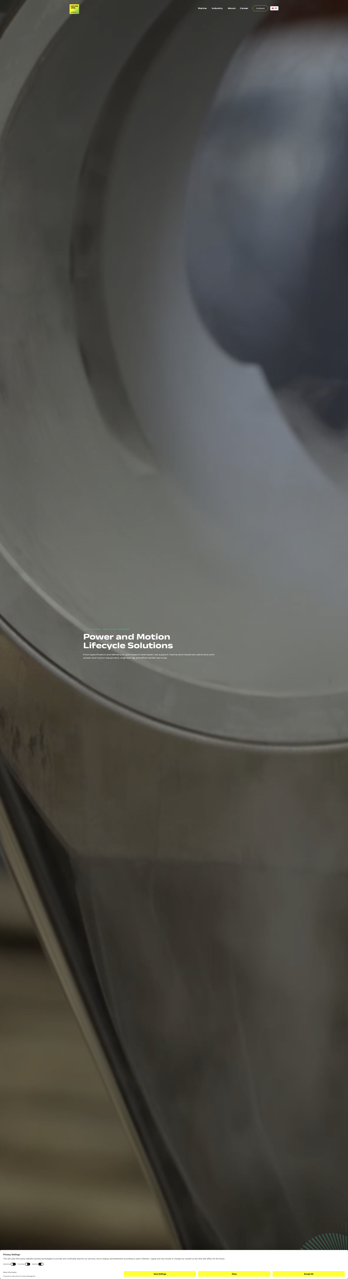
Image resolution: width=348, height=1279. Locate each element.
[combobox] (274, 8)
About (232, 8)
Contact (260, 8)
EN (276, 8)
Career (244, 8)
